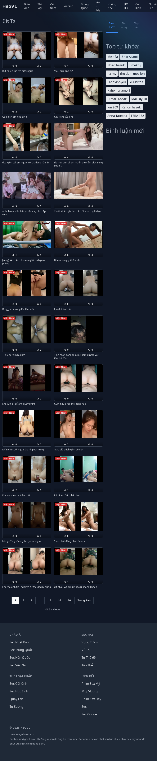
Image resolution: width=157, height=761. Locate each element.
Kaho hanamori (118, 90)
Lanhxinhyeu (116, 82)
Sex (84, 706)
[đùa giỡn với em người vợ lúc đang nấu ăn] (26, 137)
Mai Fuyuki (139, 99)
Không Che (112, 6)
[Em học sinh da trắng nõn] (26, 469)
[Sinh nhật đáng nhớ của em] (78, 516)
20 (69, 600)
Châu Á (15, 634)
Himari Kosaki (117, 99)
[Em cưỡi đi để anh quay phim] (26, 377)
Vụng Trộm (90, 642)
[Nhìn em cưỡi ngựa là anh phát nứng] (26, 423)
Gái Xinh (138, 6)
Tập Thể (87, 665)
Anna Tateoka (117, 116)
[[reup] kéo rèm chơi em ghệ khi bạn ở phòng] (26, 234)
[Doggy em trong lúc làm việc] (26, 283)
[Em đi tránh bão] (78, 283)
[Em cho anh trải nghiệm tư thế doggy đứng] (26, 561)
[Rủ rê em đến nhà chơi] (78, 469)
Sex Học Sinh (19, 691)
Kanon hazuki (131, 107)
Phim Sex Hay (91, 699)
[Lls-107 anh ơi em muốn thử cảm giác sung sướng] (78, 136)
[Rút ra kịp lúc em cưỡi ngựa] (26, 46)
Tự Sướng (17, 706)
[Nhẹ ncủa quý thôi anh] (78, 234)
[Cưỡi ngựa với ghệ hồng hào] (78, 378)
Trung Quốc (85, 6)
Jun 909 (112, 107)
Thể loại (40, 6)
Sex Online (89, 714)
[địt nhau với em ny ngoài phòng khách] (78, 561)
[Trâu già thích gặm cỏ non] (78, 424)
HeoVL (9, 6)
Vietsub (68, 6)
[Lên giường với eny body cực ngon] (26, 515)
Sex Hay (88, 634)
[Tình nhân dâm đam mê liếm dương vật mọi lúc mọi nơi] (78, 329)
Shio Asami (130, 57)
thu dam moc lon (132, 73)
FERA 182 (137, 116)
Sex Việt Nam (19, 665)
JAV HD (126, 6)
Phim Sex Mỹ (91, 683)
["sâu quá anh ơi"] (78, 45)
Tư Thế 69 (89, 657)
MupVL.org (90, 691)
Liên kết (88, 676)
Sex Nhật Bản (19, 642)
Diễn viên (27, 6)
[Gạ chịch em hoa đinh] (26, 90)
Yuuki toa (136, 82)
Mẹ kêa (112, 57)
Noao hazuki (116, 65)
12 (49, 600)
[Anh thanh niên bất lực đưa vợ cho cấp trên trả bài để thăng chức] (26, 185)
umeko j (135, 65)
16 (59, 600)
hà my (111, 73)
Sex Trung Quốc (21, 650)
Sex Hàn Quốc (20, 657)
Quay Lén (16, 699)
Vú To (86, 650)
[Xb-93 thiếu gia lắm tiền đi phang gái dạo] (78, 185)
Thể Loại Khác (21, 676)
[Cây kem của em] (78, 91)
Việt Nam (53, 6)
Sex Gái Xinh (18, 683)
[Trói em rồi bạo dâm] (26, 329)
